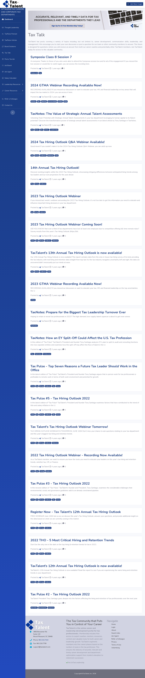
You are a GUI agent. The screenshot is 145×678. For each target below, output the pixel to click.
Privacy (114, 642)
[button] (134, 4)
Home (113, 624)
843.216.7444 (43, 640)
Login (113, 627)
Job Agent (115, 636)
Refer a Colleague (118, 639)
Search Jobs (115, 633)
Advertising (115, 648)
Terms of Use (116, 645)
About (113, 630)
